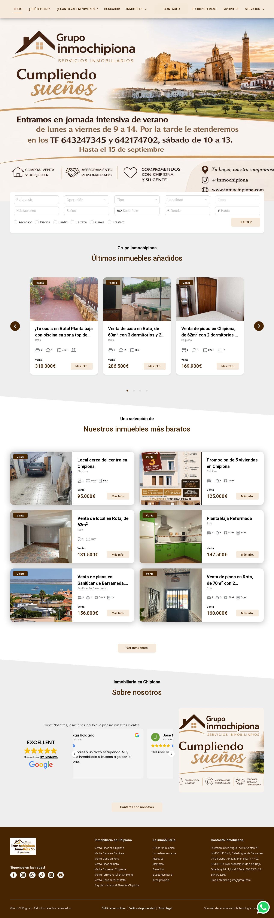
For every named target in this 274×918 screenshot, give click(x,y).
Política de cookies (113, 908)
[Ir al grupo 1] (127, 390)
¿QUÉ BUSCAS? (39, 9)
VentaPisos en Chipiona (109, 848)
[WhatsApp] (32, 875)
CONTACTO (172, 9)
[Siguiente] (259, 326)
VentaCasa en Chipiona (109, 853)
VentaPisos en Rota (107, 864)
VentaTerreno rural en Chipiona (114, 874)
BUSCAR (246, 222)
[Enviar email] (60, 875)
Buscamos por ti (163, 874)
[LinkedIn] (51, 875)
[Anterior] (15, 326)
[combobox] (85, 199)
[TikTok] (42, 875)
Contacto (158, 864)
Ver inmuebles (137, 648)
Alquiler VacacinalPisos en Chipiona (117, 885)
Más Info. (81, 366)
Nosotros (158, 858)
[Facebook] (13, 875)
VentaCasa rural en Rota (110, 880)
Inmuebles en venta (164, 853)
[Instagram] (23, 875)
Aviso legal (165, 908)
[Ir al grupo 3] (140, 390)
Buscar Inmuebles (164, 848)
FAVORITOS (230, 9)
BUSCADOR (112, 9)
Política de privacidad (142, 908)
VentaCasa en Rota (107, 858)
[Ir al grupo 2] (134, 390)
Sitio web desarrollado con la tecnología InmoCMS (234, 908)
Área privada (161, 880)
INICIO (17, 9)
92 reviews (49, 757)
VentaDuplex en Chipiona (110, 869)
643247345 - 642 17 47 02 (242, 858)
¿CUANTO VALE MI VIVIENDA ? (77, 9)
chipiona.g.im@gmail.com (235, 880)
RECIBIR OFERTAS (204, 9)
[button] (171, 754)
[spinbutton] (36, 211)
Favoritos (158, 869)
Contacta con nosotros (137, 807)
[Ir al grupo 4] (146, 390)
